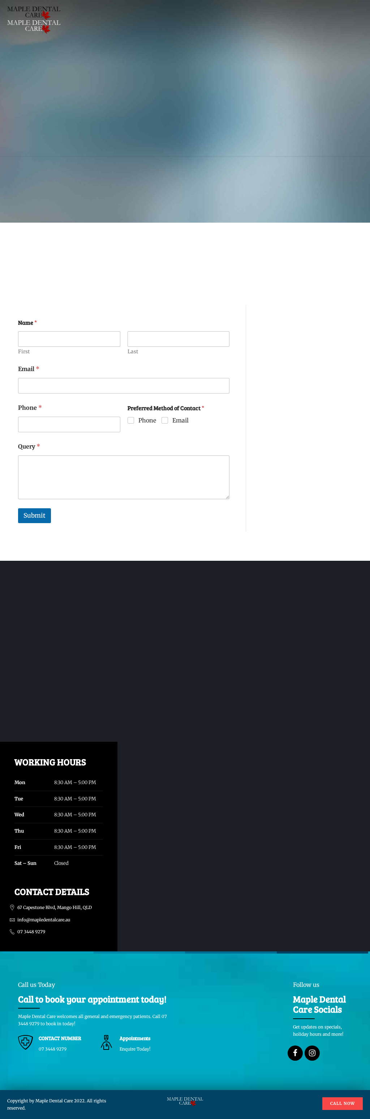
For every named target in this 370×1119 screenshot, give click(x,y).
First (24, 352)
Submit (34, 515)
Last (133, 352)
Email (28, 369)
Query (29, 446)
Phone (30, 407)
